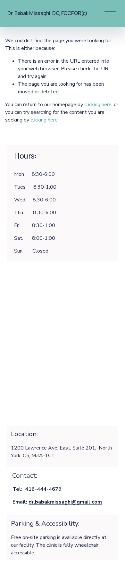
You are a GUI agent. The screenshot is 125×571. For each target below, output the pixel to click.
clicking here (98, 104)
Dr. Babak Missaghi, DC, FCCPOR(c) (47, 13)
